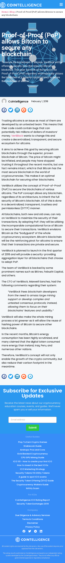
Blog (12, 11)
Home (5, 11)
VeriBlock (17, 136)
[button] (4, 110)
